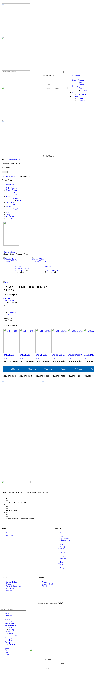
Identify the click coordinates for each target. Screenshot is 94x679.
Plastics (74, 92)
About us (9, 535)
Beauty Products (16, 254)
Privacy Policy (11, 582)
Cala (14, 192)
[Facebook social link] (4, 1)
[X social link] (7, 1)
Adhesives (62, 533)
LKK (85, 90)
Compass (82, 100)
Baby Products (63, 539)
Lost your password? (9, 176)
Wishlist (45, 586)
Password (6, 168)
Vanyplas (82, 94)
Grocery (61, 549)
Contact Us (10, 588)
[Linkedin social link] (13, 1)
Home (5, 254)
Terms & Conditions (13, 586)
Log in (5, 172)
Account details (47, 584)
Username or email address (12, 163)
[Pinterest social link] (10, 1)
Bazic (81, 98)
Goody (15, 194)
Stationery (75, 96)
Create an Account (13, 159)
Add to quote (15, 369)
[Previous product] (4, 256)
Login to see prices (22, 271)
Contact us (10, 533)
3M (14, 186)
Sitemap (9, 590)
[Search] (91, 609)
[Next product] (33, 256)
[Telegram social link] (16, 1)
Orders (44, 582)
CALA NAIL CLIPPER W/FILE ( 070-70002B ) (22, 268)
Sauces (81, 88)
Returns (9, 584)
